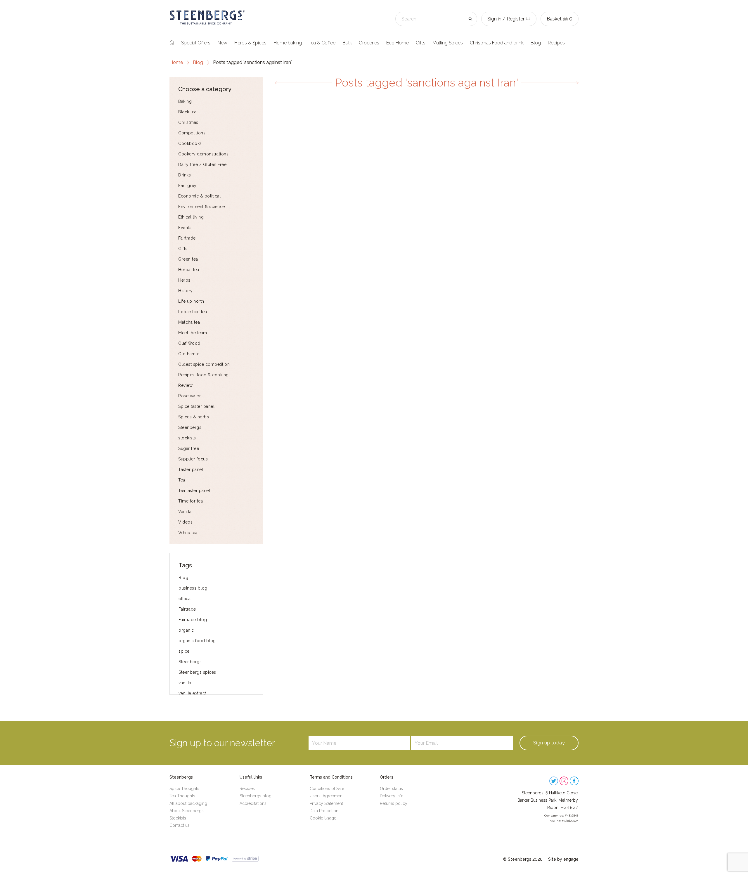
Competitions (191, 133)
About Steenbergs (186, 810)
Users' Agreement (327, 795)
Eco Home (397, 43)
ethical (185, 598)
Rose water (189, 396)
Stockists (177, 818)
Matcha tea (189, 322)
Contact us (179, 825)
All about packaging (188, 803)
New (222, 43)
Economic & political (199, 196)
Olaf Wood (189, 343)
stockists (187, 438)
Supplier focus (193, 459)
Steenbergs (189, 427)
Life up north (191, 301)
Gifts (420, 43)
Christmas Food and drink (497, 43)
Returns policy (393, 803)
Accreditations (253, 803)
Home (176, 62)
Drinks (184, 175)
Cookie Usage (323, 818)
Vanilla (185, 511)
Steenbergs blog (255, 795)
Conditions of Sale (327, 788)
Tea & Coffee (322, 43)
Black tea (187, 112)
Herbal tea (188, 269)
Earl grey (187, 185)
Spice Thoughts (184, 788)
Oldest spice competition (204, 364)
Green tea (188, 259)
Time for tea (190, 501)
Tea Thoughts (182, 795)
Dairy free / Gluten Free (202, 164)
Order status (391, 788)
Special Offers (195, 43)
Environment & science (201, 206)
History (185, 290)
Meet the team (192, 332)
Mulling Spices (447, 43)
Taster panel (190, 469)
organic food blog (197, 640)
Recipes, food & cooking (203, 374)
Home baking (287, 43)
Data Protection (324, 810)
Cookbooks (190, 143)
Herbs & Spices (250, 43)
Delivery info (392, 795)
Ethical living (191, 217)
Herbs (184, 280)
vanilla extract (192, 693)
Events (184, 227)
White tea (188, 532)
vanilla (185, 682)
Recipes (556, 43)
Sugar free (188, 448)
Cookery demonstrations (203, 154)
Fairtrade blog (193, 619)
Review (185, 385)
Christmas (188, 122)
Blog (536, 43)
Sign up (549, 743)
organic (186, 630)
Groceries (369, 43)
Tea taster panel (194, 490)
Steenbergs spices (197, 672)
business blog (193, 588)
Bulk (347, 43)
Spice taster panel (196, 406)
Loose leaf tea (192, 311)
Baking (185, 101)
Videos (185, 522)
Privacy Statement (326, 803)
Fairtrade (187, 238)
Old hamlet (189, 353)
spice (184, 651)
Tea (181, 480)
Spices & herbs (193, 417)
